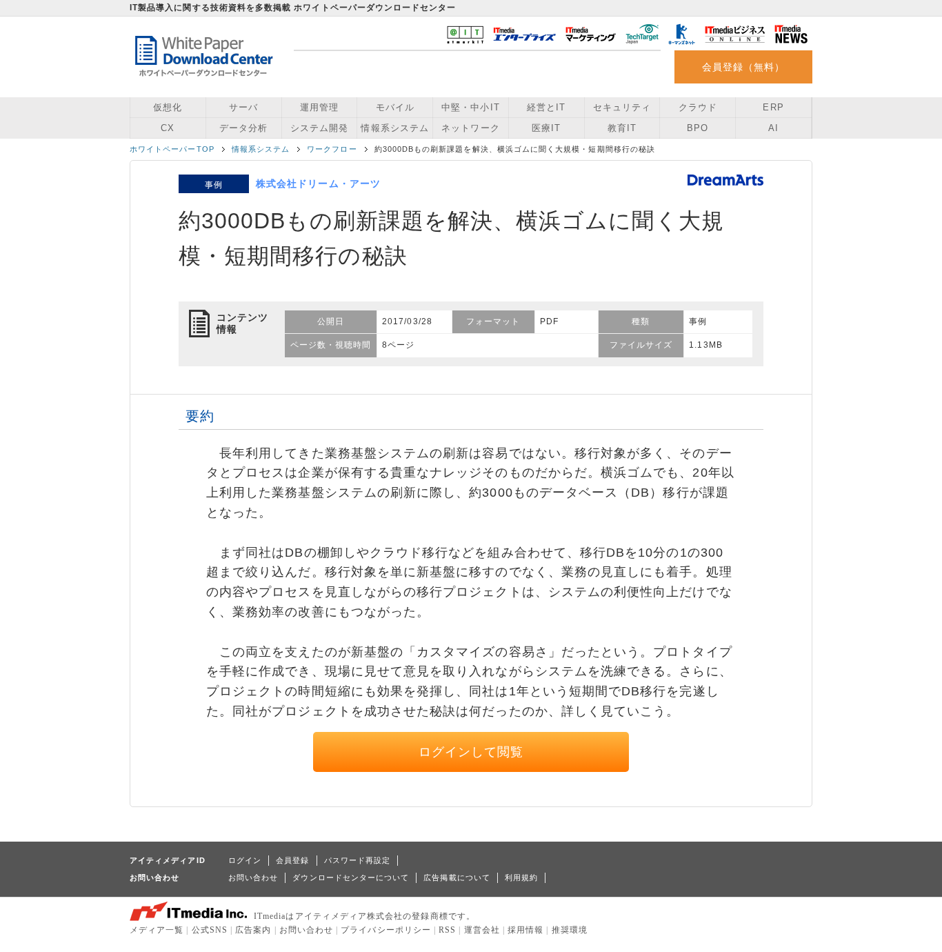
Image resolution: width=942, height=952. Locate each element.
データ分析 (243, 128)
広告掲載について (456, 877)
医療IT (546, 128)
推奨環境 (570, 930)
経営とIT (546, 107)
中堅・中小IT (470, 107)
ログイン (244, 860)
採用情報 (525, 930)
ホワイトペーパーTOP (172, 149)
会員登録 (292, 860)
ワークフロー (332, 149)
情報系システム (394, 128)
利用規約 (521, 877)
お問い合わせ (253, 877)
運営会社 (482, 930)
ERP (773, 107)
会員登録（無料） (743, 66)
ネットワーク (470, 128)
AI (773, 128)
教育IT (622, 128)
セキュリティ (622, 107)
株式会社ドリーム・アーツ (318, 183)
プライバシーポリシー (386, 930)
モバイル (395, 107)
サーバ (243, 107)
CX (167, 128)
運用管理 (319, 107)
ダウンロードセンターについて (350, 877)
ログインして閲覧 (471, 752)
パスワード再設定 (357, 860)
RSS (447, 930)
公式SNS (210, 930)
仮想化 (167, 107)
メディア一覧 (156, 930)
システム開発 (319, 128)
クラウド (698, 107)
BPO (697, 128)
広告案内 (253, 930)
